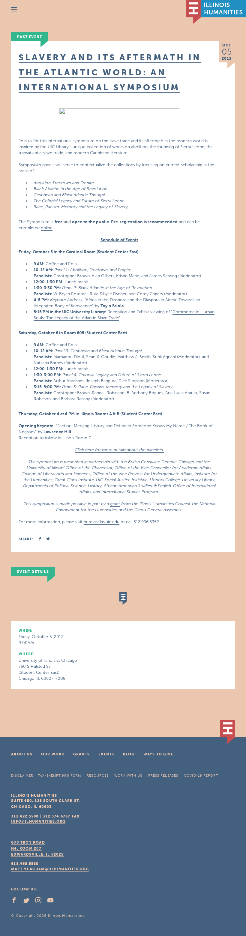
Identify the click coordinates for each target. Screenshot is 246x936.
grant (115, 503)
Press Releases (163, 776)
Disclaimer (22, 776)
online (46, 227)
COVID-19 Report (201, 776)
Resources (98, 776)
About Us (21, 754)
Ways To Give (158, 754)
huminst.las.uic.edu (101, 521)
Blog (129, 754)
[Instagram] (40, 902)
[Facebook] (16, 902)
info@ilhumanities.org (38, 821)
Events (106, 754)
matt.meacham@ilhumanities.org (50, 869)
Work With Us (128, 776)
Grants (81, 754)
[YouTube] (52, 902)
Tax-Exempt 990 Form (59, 776)
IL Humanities (216, 12)
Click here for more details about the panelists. (119, 449)
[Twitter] (28, 902)
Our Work (52, 754)
